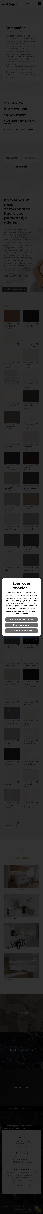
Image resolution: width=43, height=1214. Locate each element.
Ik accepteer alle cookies (21, 619)
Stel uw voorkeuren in (21, 630)
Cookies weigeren (21, 625)
